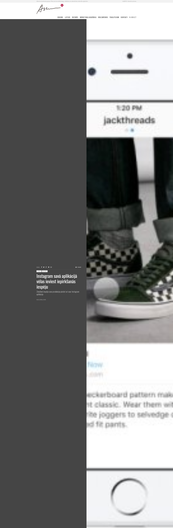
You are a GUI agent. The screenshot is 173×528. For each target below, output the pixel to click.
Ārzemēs (45, 271)
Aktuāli (39, 271)
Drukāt (79, 267)
